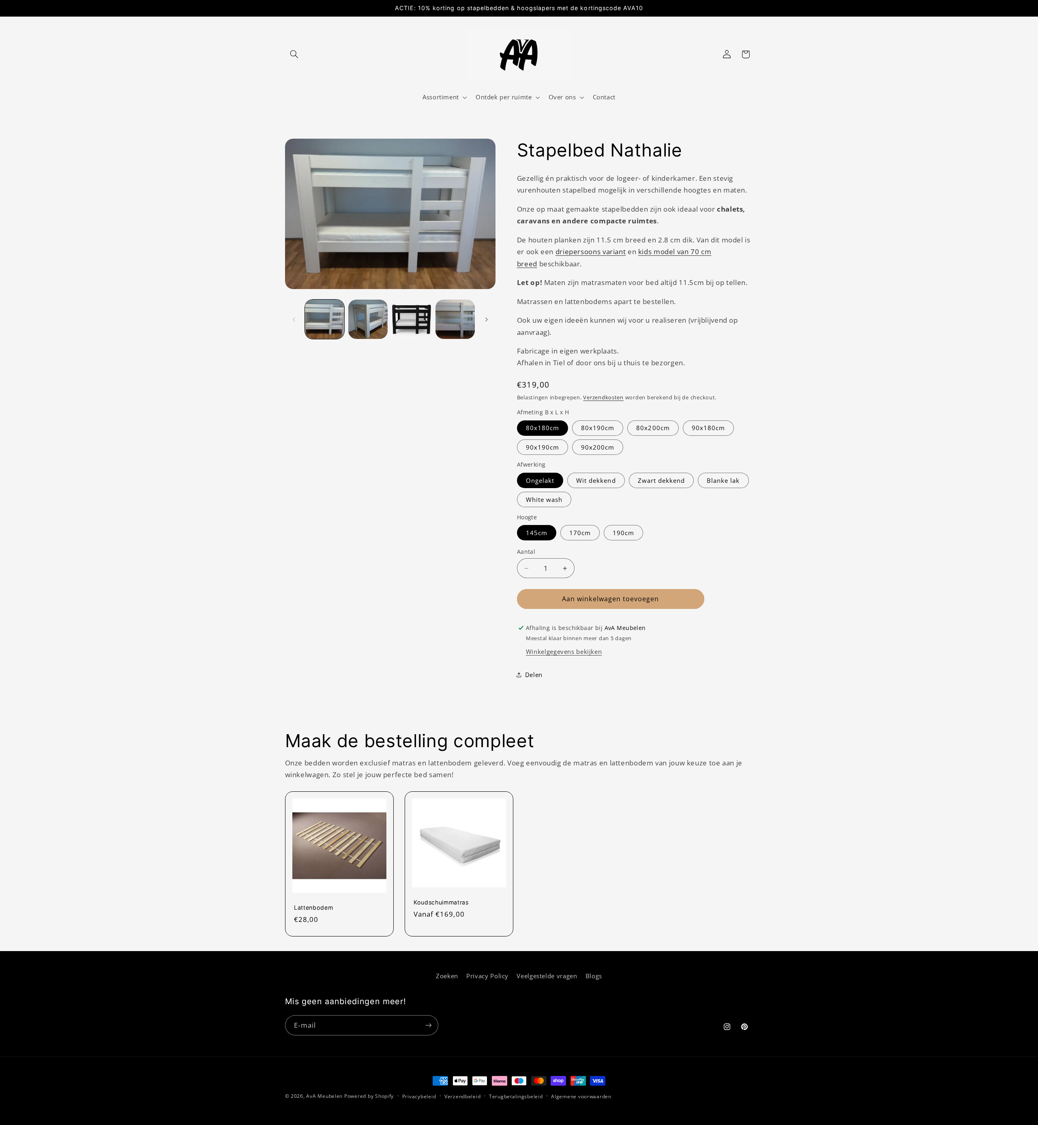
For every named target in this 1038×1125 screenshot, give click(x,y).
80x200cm (652, 428)
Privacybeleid (419, 1096)
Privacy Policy (487, 976)
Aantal (526, 551)
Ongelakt (540, 480)
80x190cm (597, 428)
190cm (623, 533)
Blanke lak (723, 480)
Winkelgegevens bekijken (564, 651)
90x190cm (542, 447)
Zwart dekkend (661, 480)
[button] (294, 54)
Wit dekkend (596, 480)
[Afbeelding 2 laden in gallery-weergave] (368, 319)
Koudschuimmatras (441, 902)
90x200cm (597, 447)
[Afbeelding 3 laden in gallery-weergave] (411, 319)
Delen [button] (534, 675)
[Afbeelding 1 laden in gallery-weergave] (324, 319)
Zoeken (447, 976)
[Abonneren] (428, 1025)
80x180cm (542, 428)
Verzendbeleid (462, 1096)
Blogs (593, 976)
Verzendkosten (603, 397)
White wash (544, 499)
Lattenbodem (313, 907)
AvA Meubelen (324, 1096)
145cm (536, 533)
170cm (580, 533)
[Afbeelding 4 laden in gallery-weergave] (455, 319)
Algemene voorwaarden (581, 1096)
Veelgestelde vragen (547, 976)
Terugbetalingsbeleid (516, 1096)
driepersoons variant (590, 251)
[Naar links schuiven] (294, 319)
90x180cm (708, 428)
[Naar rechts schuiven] (486, 319)
